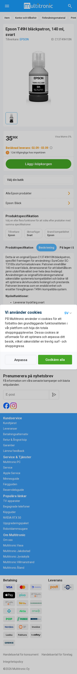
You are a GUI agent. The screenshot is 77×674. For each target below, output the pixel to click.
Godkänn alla (55, 360)
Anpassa (20, 360)
